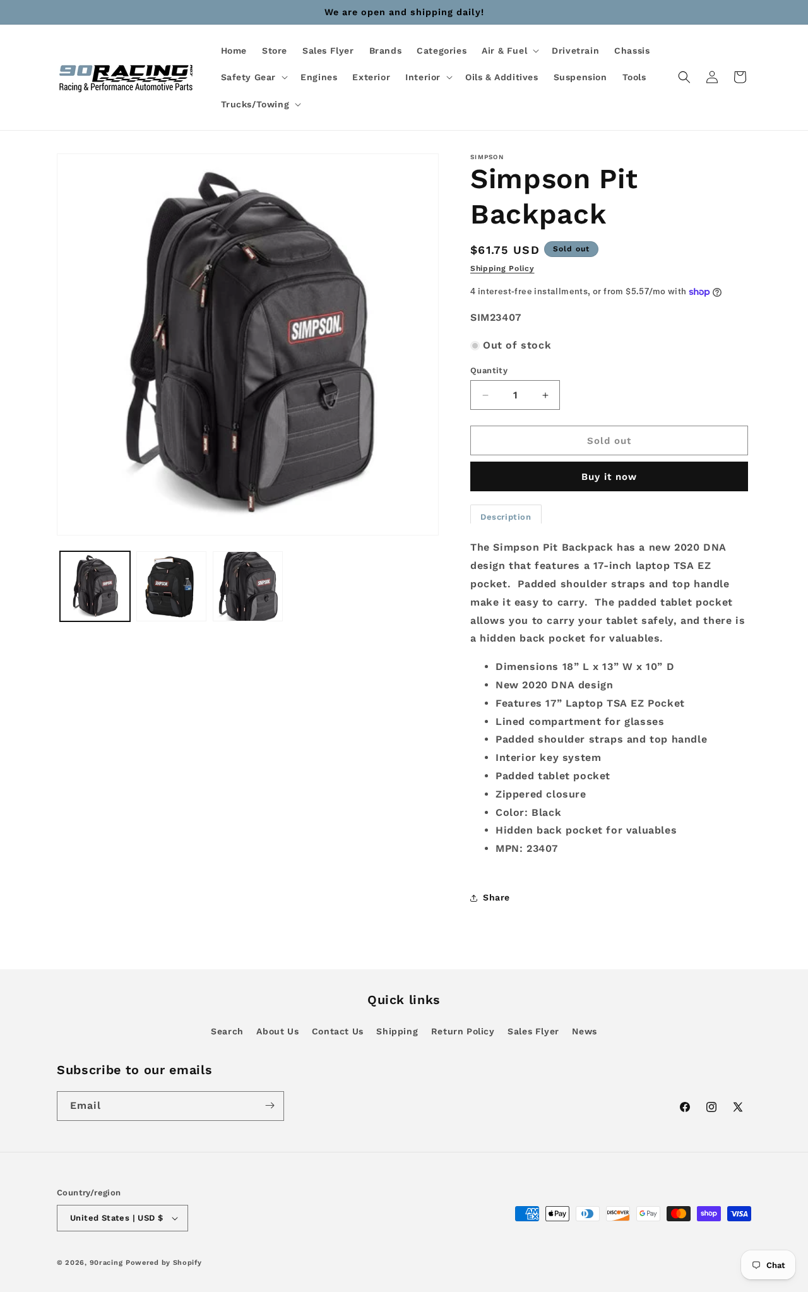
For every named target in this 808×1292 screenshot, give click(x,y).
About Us (277, 1031)
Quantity (489, 370)
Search (227, 1031)
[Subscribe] (269, 1105)
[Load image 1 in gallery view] (95, 586)
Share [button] (496, 897)
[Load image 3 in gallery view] (248, 586)
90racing (106, 1263)
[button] (509, 50)
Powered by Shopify (164, 1263)
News (584, 1031)
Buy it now (609, 476)
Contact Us (338, 1031)
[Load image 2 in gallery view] (171, 586)
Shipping (397, 1031)
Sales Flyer (533, 1031)
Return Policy (463, 1031)
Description (506, 517)
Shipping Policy (502, 268)
